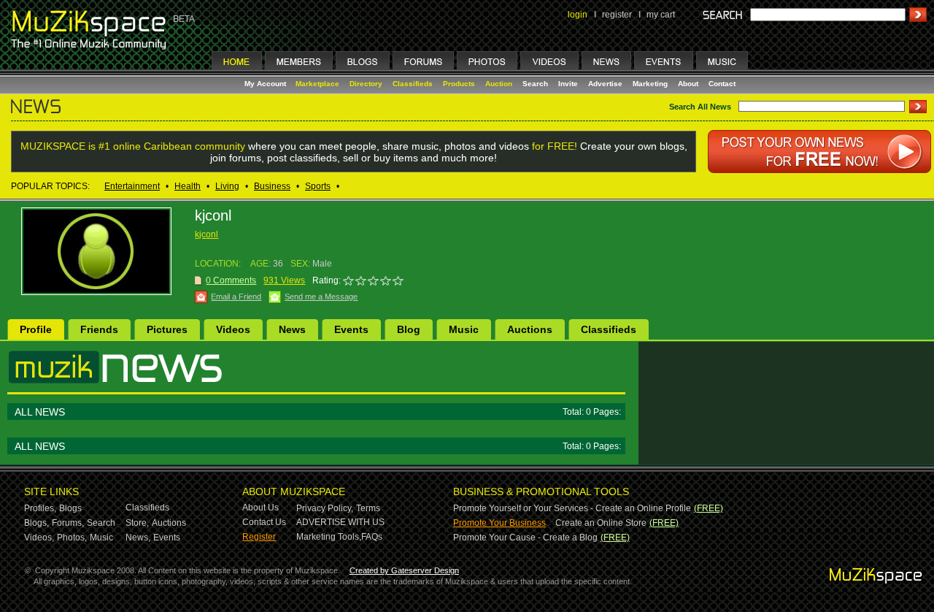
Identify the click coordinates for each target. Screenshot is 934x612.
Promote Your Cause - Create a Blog (525, 537)
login (577, 14)
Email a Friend (236, 296)
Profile (36, 329)
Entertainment (132, 186)
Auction (498, 84)
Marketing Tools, (328, 537)
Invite (568, 84)
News (292, 329)
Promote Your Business (499, 523)
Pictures (167, 329)
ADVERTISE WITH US (340, 522)
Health (187, 186)
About (688, 84)
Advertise (605, 84)
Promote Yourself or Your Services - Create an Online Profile (572, 508)
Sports (318, 186)
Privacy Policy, (324, 508)
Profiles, (40, 508)
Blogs (70, 508)
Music (464, 329)
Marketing (650, 84)
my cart (661, 14)
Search (535, 84)
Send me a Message (321, 296)
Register (259, 537)
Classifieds (413, 84)
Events (351, 329)
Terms (368, 508)
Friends (99, 329)
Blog (408, 329)
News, (138, 537)
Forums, (68, 523)
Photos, (72, 537)
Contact (722, 84)
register (617, 14)
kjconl (206, 234)
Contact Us (264, 522)
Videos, (39, 537)
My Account (266, 84)
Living (227, 186)
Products (459, 84)
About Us (260, 507)
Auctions (529, 329)
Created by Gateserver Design (404, 570)
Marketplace (317, 84)
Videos (233, 329)
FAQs (371, 537)
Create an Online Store (601, 523)
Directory (366, 84)
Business (272, 186)
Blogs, (36, 523)
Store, (137, 523)
